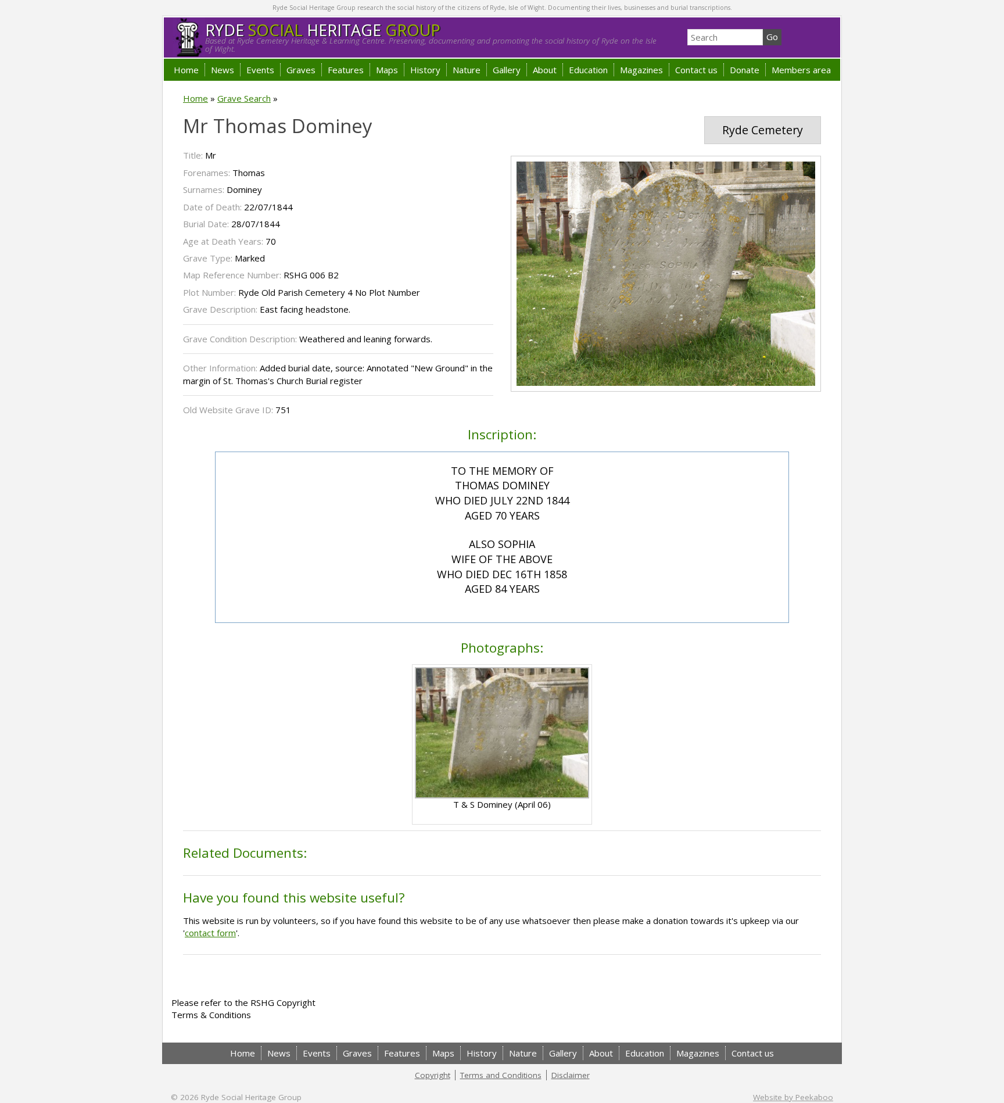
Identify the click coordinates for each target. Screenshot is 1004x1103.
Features (346, 70)
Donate (744, 70)
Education (588, 70)
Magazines (641, 70)
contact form (210, 933)
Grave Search (244, 98)
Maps (387, 70)
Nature (467, 70)
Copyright (432, 1075)
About (545, 70)
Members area (801, 70)
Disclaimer (570, 1075)
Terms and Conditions (501, 1075)
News (222, 70)
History (425, 70)
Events (260, 70)
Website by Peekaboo (793, 1097)
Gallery (507, 70)
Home (186, 70)
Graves (300, 70)
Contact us (696, 70)
